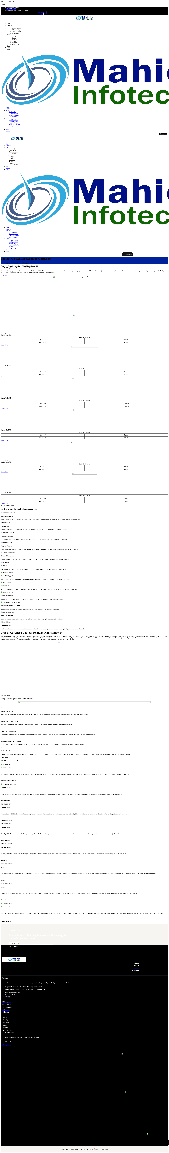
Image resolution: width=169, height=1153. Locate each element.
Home (2, 263)
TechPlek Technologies (101, 1149)
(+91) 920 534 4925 (14, 946)
